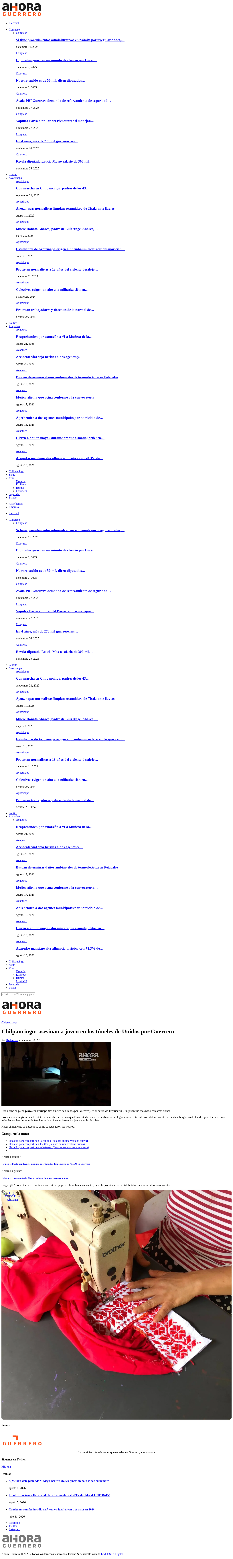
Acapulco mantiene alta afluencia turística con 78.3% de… (59, 458)
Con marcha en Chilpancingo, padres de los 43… (52, 188)
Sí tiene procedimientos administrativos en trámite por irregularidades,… (70, 40)
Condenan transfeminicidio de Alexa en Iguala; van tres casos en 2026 (51, 1509)
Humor (20, 487)
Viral (11, 477)
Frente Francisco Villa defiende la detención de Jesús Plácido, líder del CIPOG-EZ (59, 1495)
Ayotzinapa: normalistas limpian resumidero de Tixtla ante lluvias (65, 208)
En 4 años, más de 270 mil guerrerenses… (47, 141)
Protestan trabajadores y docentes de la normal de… (55, 310)
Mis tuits (6, 1466)
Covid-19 (21, 491)
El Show (21, 484)
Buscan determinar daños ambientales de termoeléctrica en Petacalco (67, 377)
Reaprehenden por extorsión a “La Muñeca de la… (54, 337)
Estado (13, 497)
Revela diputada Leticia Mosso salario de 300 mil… (54, 161)
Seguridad (14, 494)
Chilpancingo (16, 471)
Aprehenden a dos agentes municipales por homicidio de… (59, 418)
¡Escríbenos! (16, 503)
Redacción (12, 1040)
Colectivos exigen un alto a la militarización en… (52, 289)
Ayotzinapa (15, 177)
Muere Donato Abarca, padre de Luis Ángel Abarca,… (57, 229)
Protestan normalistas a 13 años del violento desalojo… (57, 269)
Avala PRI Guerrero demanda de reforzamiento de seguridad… (63, 101)
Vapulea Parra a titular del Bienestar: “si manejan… (55, 121)
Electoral (14, 23)
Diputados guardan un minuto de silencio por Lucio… (56, 60)
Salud (12, 474)
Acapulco (14, 326)
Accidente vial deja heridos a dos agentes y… (49, 357)
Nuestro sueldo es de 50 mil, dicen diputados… (50, 80)
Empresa (14, 507)
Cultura (13, 174)
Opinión (20, 481)
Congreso (14, 29)
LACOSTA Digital (112, 1554)
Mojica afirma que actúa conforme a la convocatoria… (57, 397)
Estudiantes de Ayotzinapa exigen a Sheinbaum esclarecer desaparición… (70, 249)
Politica (13, 323)
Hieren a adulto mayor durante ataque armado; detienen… (60, 438)
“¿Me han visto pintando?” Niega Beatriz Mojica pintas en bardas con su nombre (59, 1480)
